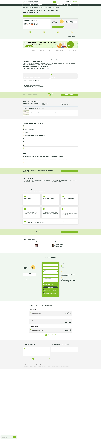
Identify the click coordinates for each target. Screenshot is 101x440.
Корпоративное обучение (40, 5)
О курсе (26, 50)
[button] (44, 268)
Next (71, 335)
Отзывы (49, 50)
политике (5, 437)
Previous (29, 335)
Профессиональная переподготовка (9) (59, 348)
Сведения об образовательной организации (61, 5)
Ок (14, 436)
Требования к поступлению (59, 50)
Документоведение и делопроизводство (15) (40, 352)
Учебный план (33, 50)
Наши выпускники (70, 5)
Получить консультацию (69, 94)
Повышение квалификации (33, 20)
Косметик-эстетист (33, 309)
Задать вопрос (75, 1)
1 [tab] (33, 358)
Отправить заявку (50, 287)
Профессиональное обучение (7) (70, 348)
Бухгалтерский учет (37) (40, 348)
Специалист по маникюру (34, 326)
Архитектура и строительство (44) (29, 348)
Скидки (68, 50)
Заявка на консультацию (58, 26)
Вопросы (74, 50)
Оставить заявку (69, 170)
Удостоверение (41, 50)
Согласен (45, 289)
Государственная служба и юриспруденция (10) (28, 350)
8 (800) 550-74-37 (60, 1)
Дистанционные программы (31, 5)
